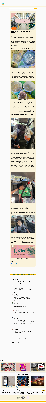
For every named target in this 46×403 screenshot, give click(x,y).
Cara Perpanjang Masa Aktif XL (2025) (7, 386)
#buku (2, 392)
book (27, 392)
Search (33, 389)
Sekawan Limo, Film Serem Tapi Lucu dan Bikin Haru (22, 387)
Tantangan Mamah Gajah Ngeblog (25, 393)
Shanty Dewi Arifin (16, 302)
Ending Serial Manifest (34, 386)
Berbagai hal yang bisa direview (35, 371)
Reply (14, 292)
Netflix (43, 392)
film (30, 392)
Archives (2, 389)
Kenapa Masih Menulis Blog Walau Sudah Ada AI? (22, 371)
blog (24, 392)
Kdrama (33, 392)
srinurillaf (15, 317)
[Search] (35, 8)
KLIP (36, 392)
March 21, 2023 (16, 295)
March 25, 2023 (16, 336)
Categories (18, 389)
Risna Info (7, 4)
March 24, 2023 (16, 318)
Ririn (14, 285)
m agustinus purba (16, 329)
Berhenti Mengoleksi (3, 371)
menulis (39, 392)
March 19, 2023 (16, 286)
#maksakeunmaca (9, 392)
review (15, 393)
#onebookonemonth (18, 392)
